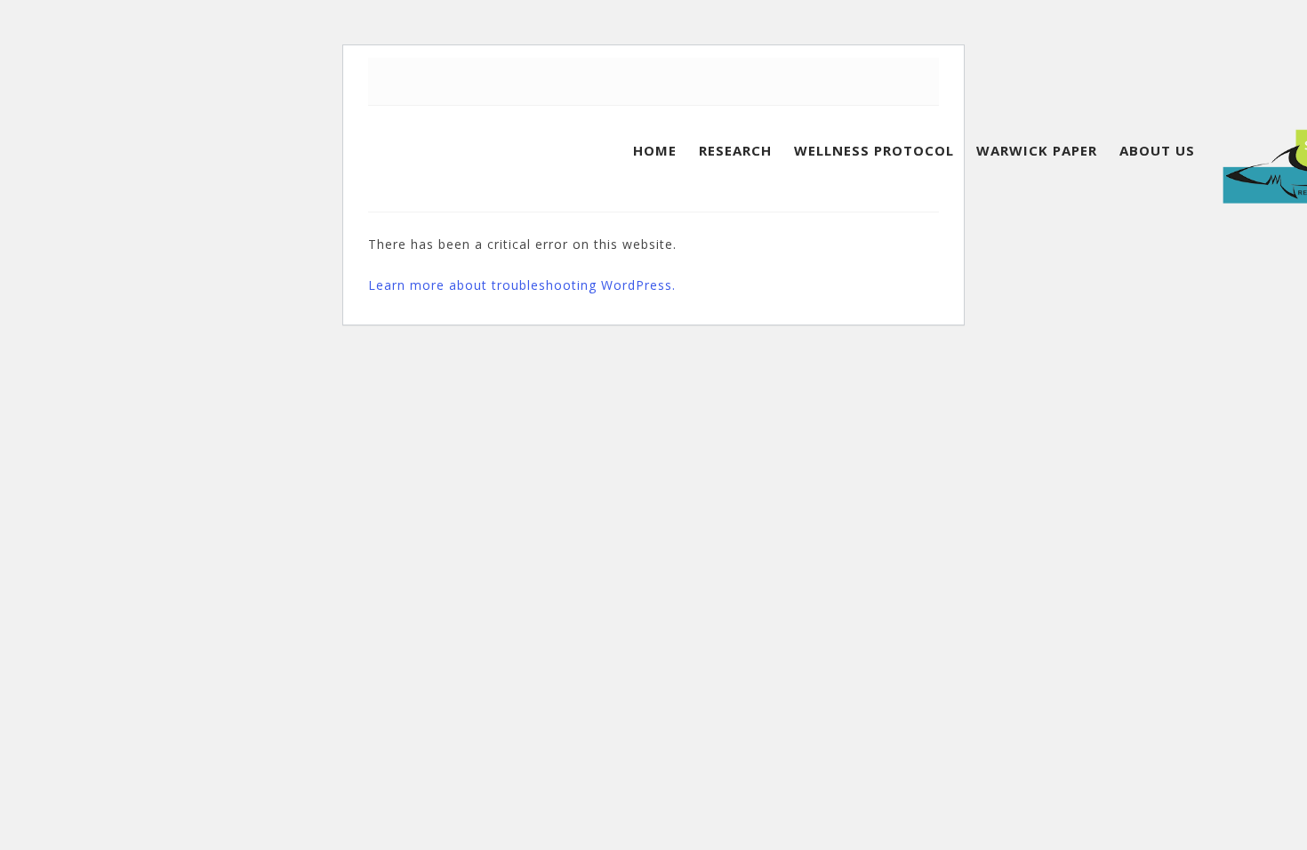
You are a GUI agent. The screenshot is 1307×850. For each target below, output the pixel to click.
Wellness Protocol (874, 150)
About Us (1157, 150)
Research (735, 150)
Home (655, 150)
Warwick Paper (1036, 150)
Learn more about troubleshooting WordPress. (522, 285)
